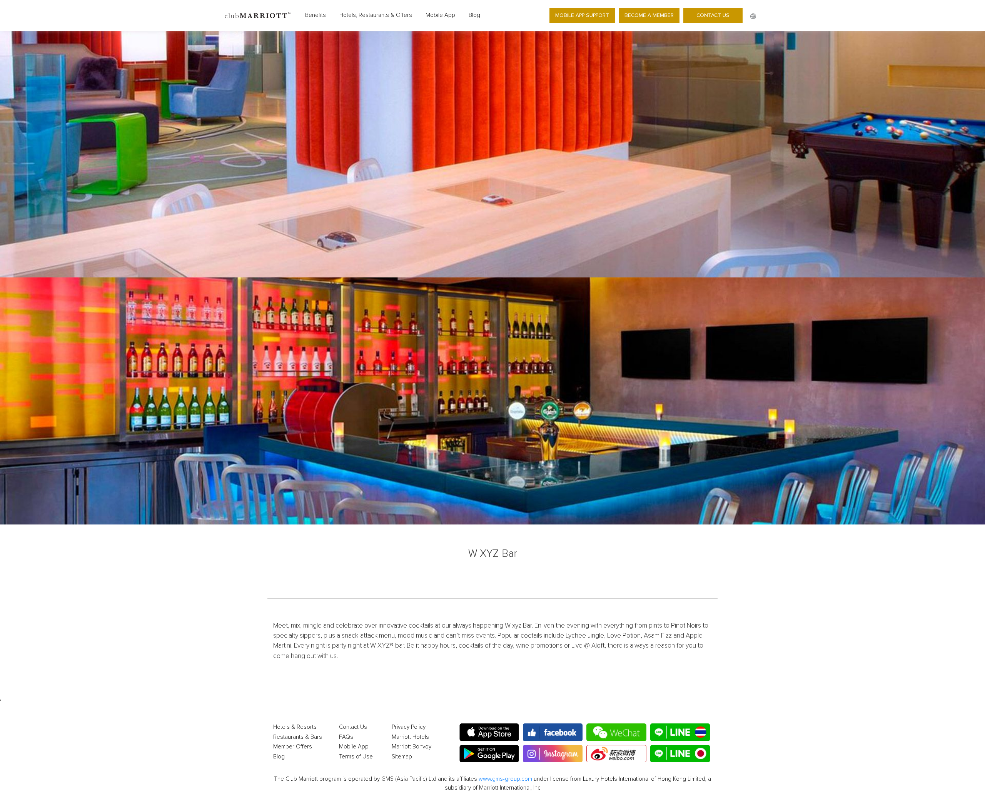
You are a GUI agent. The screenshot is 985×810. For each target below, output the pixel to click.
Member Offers (292, 747)
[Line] (680, 732)
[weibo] (616, 754)
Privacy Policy (409, 727)
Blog (474, 15)
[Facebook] (553, 732)
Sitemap (402, 757)
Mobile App (440, 15)
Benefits (315, 15)
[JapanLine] (680, 754)
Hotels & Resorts (295, 727)
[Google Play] (489, 754)
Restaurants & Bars (297, 737)
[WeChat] (616, 732)
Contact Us (713, 15)
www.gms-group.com (505, 779)
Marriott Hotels (410, 737)
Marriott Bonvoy (411, 747)
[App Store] (489, 732)
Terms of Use (356, 757)
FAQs (346, 737)
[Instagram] (553, 754)
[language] (753, 16)
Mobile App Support (582, 15)
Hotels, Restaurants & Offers (375, 15)
